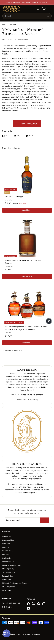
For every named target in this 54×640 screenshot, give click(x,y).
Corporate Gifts (8, 540)
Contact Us (6, 537)
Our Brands (6, 558)
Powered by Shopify (31, 634)
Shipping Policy (8, 569)
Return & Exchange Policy (11, 565)
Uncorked (12, 25)
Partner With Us (8, 562)
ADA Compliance (8, 587)
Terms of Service (8, 572)
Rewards (5, 547)
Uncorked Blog (7, 551)
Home (4, 25)
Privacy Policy (7, 576)
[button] (49, 321)
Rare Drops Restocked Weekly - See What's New (26, 2)
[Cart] (44, 9)
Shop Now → (27, 210)
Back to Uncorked (28, 123)
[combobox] (27, 16)
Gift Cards (6, 544)
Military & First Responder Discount (15, 583)
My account (6, 590)
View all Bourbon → (13, 350)
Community (6, 580)
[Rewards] (6, 633)
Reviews (5, 554)
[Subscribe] (44, 520)
